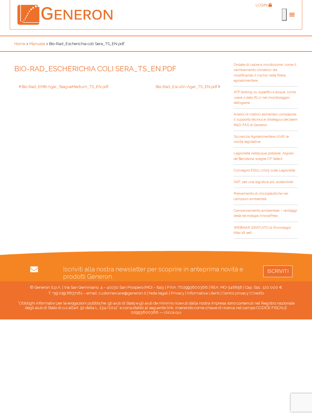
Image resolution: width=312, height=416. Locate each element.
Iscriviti (278, 271)
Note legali (158, 293)
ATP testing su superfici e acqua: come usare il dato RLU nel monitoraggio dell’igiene (265, 97)
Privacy (177, 293)
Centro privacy (235, 293)
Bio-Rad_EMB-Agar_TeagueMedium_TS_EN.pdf (64, 86)
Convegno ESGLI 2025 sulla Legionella (264, 170)
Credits (257, 293)
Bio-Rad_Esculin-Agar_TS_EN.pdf (187, 86)
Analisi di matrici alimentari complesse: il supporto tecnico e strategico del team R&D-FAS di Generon (266, 119)
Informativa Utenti (203, 293)
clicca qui (172, 312)
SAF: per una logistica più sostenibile (263, 182)
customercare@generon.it (122, 293)
